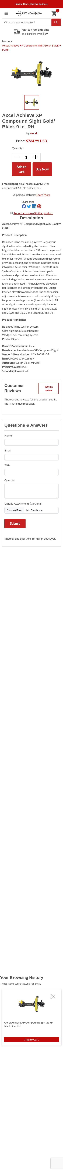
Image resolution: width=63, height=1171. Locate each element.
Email (7, 450)
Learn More (43, 194)
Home (6, 41)
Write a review (49, 388)
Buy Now (42, 169)
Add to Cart (31, 1039)
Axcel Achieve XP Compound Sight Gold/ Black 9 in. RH (31, 47)
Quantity (17, 148)
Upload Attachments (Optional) (23, 503)
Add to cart (21, 169)
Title (7, 465)
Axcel (33, 133)
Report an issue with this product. (33, 213)
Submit (15, 523)
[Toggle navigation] (6, 13)
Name (8, 435)
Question (9, 480)
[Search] (56, 22)
